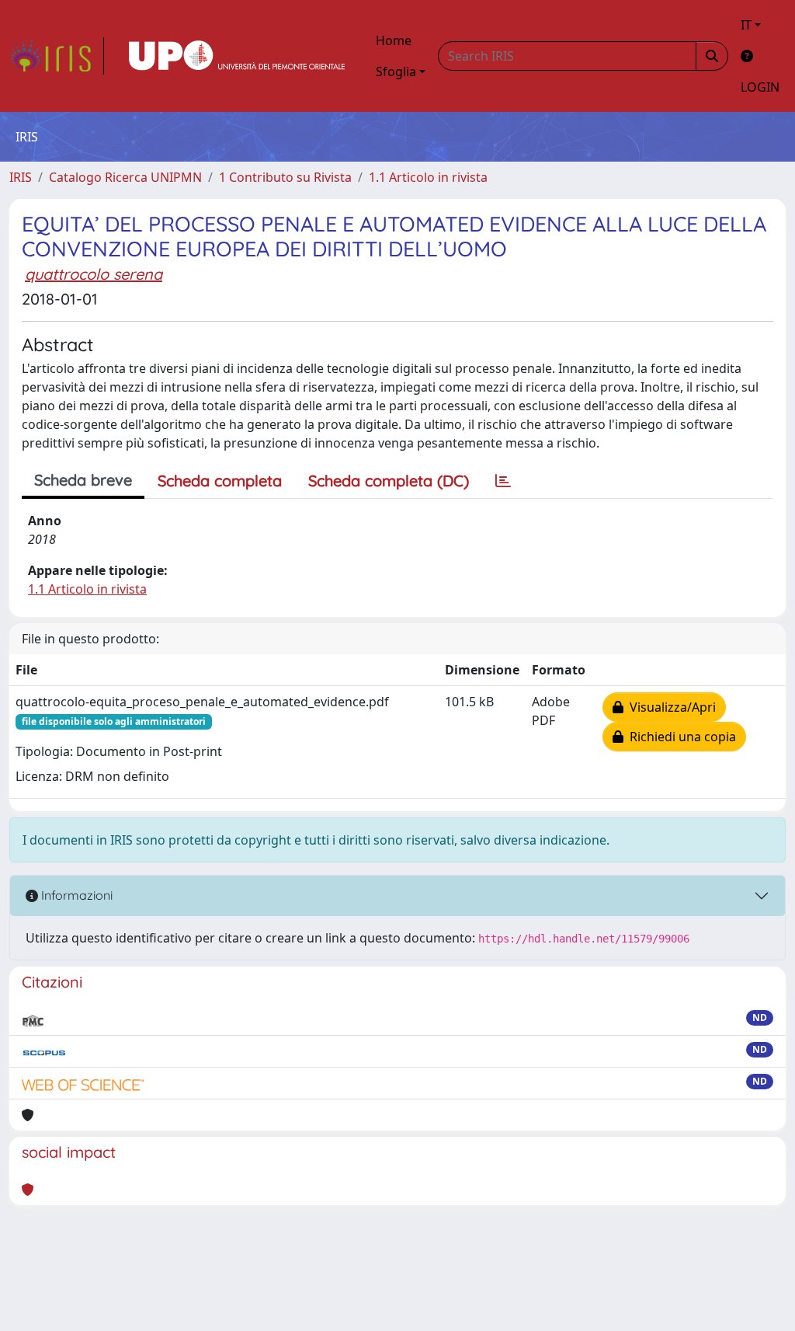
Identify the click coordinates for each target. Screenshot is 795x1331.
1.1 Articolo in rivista (428, 177)
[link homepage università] (236, 56)
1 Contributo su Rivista (285, 177)
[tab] (503, 481)
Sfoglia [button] (396, 71)
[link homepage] (56, 56)
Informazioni (75, 895)
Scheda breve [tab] (83, 480)
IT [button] (746, 24)
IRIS (20, 177)
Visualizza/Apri (669, 707)
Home (393, 40)
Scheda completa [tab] (220, 480)
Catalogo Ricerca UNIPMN (125, 177)
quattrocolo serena (93, 274)
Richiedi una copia (679, 736)
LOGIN (760, 87)
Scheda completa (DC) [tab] (388, 480)
